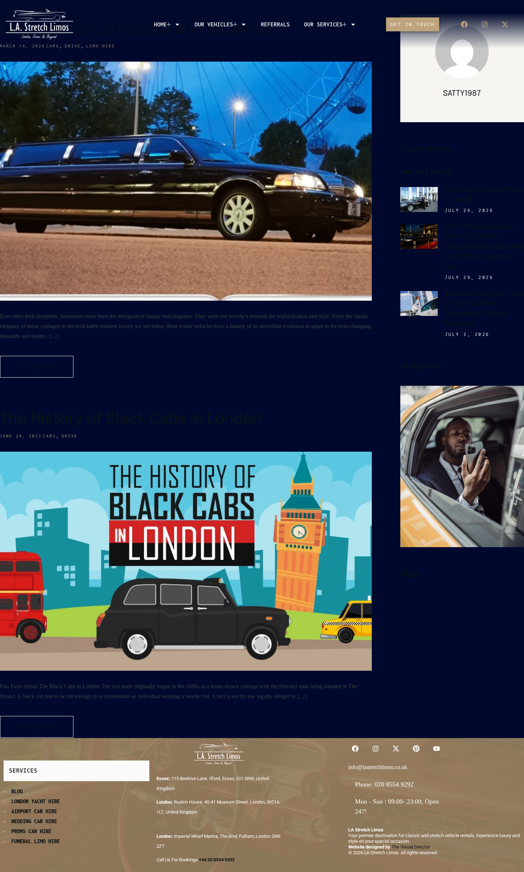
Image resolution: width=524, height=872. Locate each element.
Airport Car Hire (34, 811)
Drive (70, 436)
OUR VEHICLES (214, 24)
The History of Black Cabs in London (131, 419)
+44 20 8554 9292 (217, 859)
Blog (17, 791)
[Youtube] (436, 748)
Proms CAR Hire (31, 831)
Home (160, 24)
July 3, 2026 (467, 334)
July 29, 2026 (469, 210)
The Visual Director (410, 847)
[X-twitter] (505, 24)
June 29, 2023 (21, 436)
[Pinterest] (416, 748)
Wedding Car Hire (34, 821)
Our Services (323, 24)
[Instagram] (484, 24)
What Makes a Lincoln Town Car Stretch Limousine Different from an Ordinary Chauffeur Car (484, 247)
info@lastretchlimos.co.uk (377, 767)
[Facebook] (464, 24)
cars (49, 436)
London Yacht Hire (35, 801)
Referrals (275, 24)
